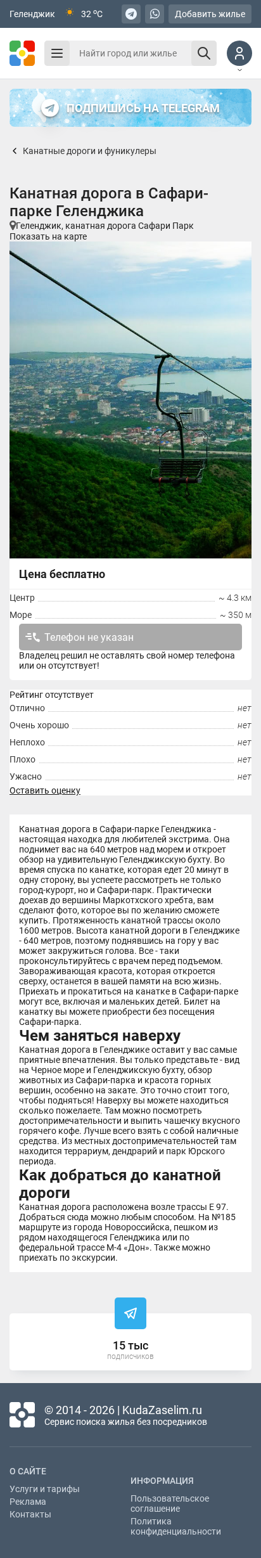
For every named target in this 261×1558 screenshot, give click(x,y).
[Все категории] (57, 53)
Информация (162, 1481)
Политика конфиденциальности (175, 1526)
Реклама (28, 1502)
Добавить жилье (210, 14)
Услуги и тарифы (45, 1489)
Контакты (30, 1514)
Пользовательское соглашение (169, 1503)
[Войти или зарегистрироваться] (239, 53)
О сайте (28, 1471)
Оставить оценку (45, 790)
